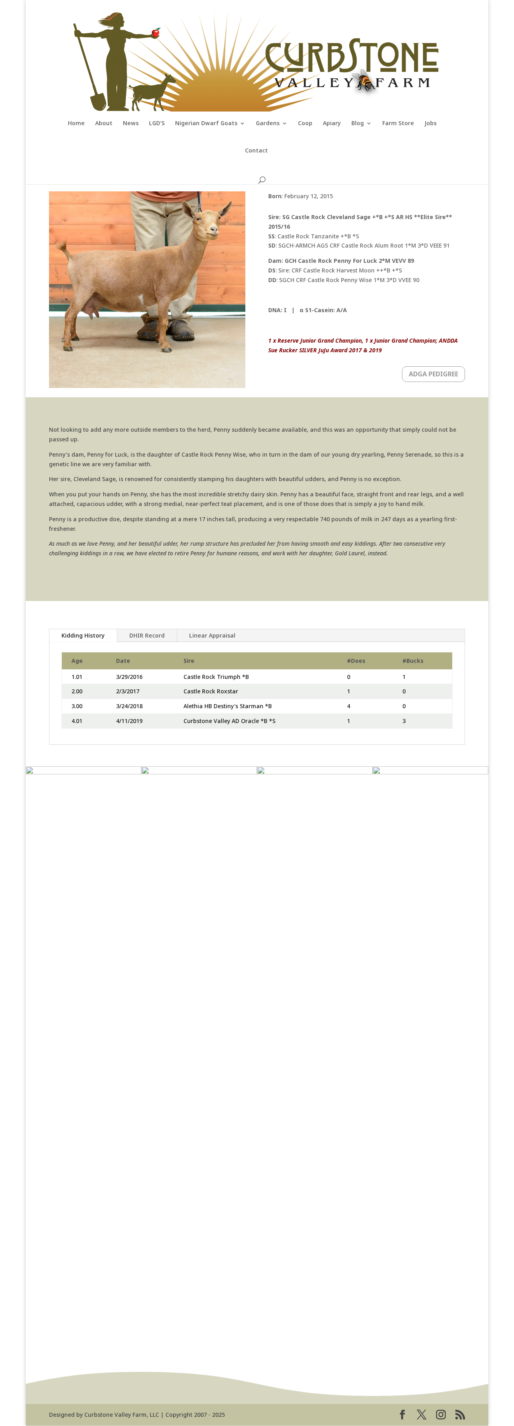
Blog (357, 123)
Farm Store (398, 123)
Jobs (430, 123)
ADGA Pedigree (433, 374)
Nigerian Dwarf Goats (206, 123)
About (103, 123)
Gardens (267, 123)
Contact (256, 151)
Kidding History (83, 635)
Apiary (332, 123)
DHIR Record (147, 635)
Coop (305, 123)
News (131, 123)
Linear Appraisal (212, 635)
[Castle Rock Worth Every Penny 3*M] (83, 772)
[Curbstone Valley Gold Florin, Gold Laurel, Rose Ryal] (430, 772)
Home (76, 123)
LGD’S (157, 123)
